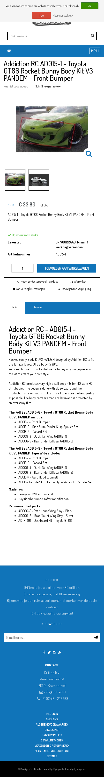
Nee (41, 15)
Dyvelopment (80, 769)
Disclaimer (52, 730)
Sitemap (52, 756)
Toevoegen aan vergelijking (76, 289)
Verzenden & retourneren (52, 745)
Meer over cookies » (63, 15)
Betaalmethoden (52, 740)
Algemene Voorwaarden (52, 724)
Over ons (52, 719)
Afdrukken (80, 281)
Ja (89, 6)
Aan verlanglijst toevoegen (30, 289)
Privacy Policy (52, 735)
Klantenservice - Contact (52, 751)
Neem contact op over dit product (39, 281)
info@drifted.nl (55, 692)
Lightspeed (58, 769)
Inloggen (52, 714)
